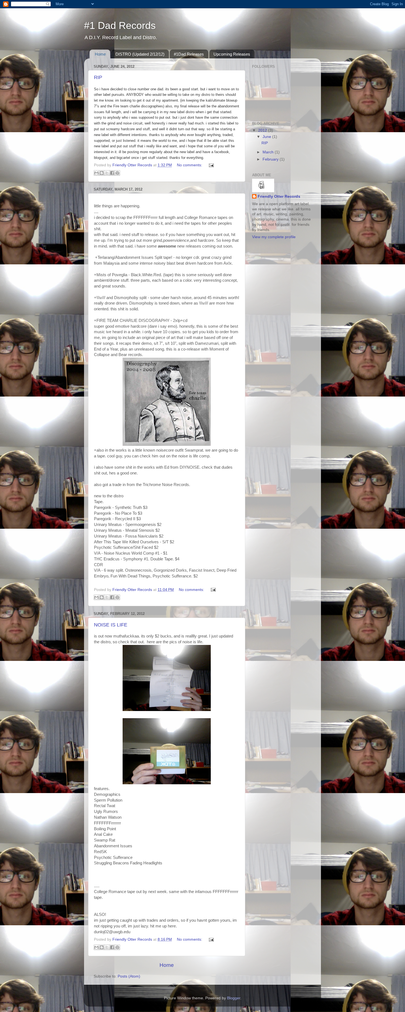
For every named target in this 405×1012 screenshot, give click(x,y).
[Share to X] (107, 173)
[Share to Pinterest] (117, 173)
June (267, 137)
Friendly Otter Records (279, 196)
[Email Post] (210, 165)
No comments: (190, 165)
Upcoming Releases (232, 54)
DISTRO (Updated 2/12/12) (139, 54)
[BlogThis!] (101, 173)
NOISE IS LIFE (110, 625)
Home (100, 54)
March (269, 152)
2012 (263, 130)
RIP (98, 77)
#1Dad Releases (189, 54)
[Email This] (96, 173)
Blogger (233, 998)
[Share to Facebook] (112, 173)
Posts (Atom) (129, 976)
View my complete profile (274, 237)
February (271, 159)
